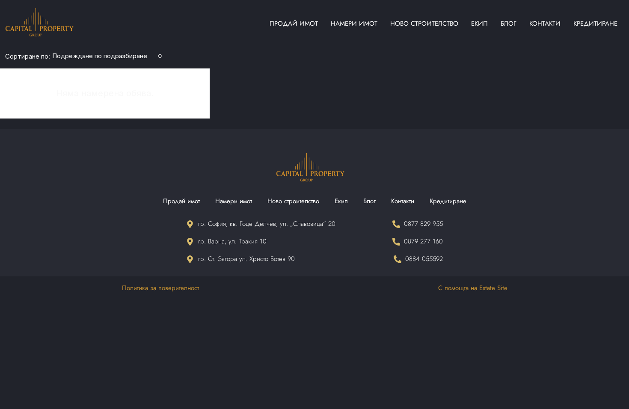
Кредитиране (595, 23)
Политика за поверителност (160, 288)
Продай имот (294, 23)
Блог (508, 23)
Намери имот (354, 23)
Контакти (545, 23)
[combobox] (107, 56)
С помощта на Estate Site (472, 288)
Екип (479, 23)
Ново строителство (424, 23)
